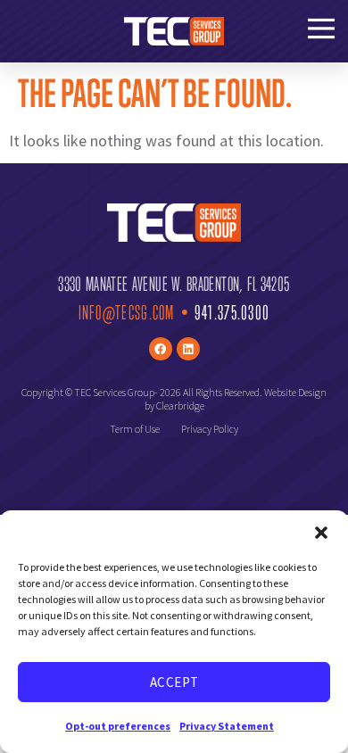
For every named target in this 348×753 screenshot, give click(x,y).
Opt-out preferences (117, 725)
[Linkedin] (188, 348)
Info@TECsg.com (127, 312)
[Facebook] (160, 348)
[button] (321, 533)
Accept (174, 682)
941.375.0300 (232, 312)
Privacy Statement (226, 725)
